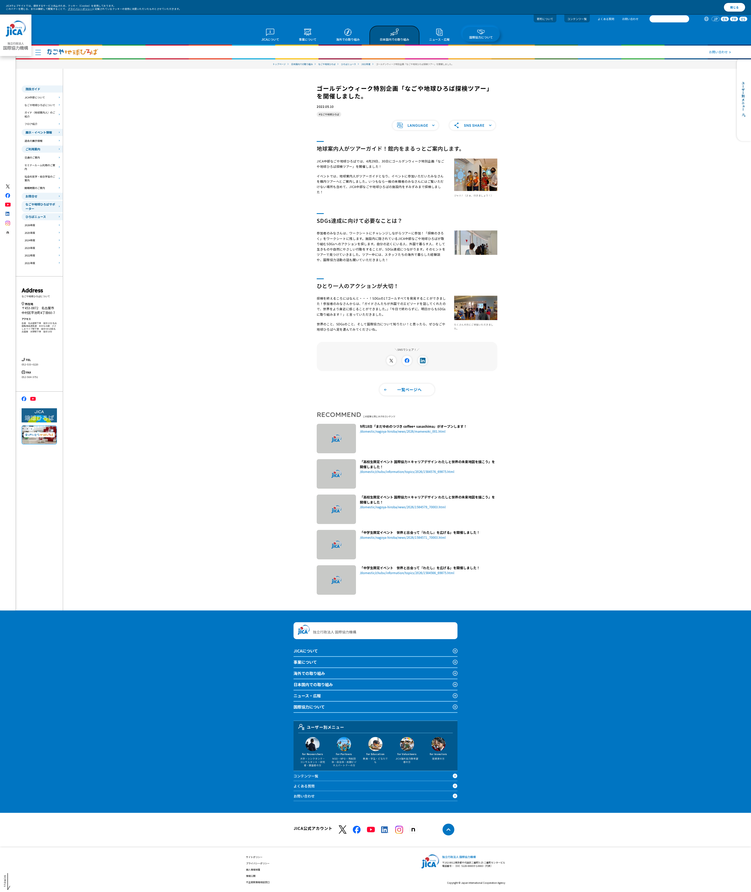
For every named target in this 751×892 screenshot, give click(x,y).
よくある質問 (606, 19)
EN (725, 19)
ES (743, 19)
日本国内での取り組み (313, 684)
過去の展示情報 (33, 141)
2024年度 (30, 240)
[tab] (706, 19)
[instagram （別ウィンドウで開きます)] (399, 830)
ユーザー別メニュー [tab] (325, 727)
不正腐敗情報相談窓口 (258, 882)
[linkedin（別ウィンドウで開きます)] (8, 213)
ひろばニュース (36, 217)
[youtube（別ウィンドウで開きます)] (8, 205)
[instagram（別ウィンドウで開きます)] (8, 223)
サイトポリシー (254, 857)
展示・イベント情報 (39, 132)
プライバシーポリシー (80, 8)
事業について (305, 662)
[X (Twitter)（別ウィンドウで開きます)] (8, 186)
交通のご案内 (32, 157)
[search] (669, 18)
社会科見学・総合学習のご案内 (40, 178)
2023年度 (30, 248)
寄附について (545, 19)
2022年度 (30, 255)
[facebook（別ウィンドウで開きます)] (8, 195)
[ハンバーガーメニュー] (38, 52)
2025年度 (30, 233)
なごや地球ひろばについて (40, 105)
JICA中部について (35, 97)
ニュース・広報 (307, 695)
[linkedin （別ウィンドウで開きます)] (385, 829)
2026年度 (30, 225)
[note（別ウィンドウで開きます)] (8, 232)
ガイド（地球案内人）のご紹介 (40, 114)
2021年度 (30, 263)
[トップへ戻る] (448, 829)
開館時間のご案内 (35, 188)
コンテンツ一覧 (577, 19)
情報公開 (250, 875)
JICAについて (306, 651)
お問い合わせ (630, 19)
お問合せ (31, 196)
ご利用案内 (33, 149)
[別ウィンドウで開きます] (391, 360)
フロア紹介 (31, 124)
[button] (415, 125)
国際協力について (309, 707)
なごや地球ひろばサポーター (40, 206)
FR (734, 19)
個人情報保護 (253, 869)
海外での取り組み (309, 673)
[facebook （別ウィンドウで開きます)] (357, 830)
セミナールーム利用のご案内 (40, 167)
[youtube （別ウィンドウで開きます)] (371, 829)
